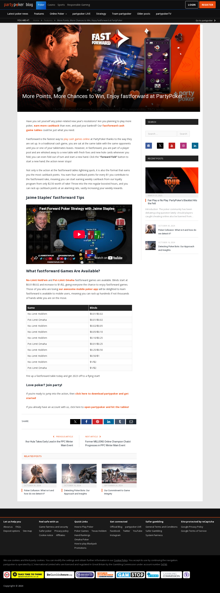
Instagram (115, 535)
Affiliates (60, 535)
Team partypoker (121, 13)
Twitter (126, 530)
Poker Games (81, 530)
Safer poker (45, 530)
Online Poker (57, 13)
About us (8, 526)
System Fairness (154, 535)
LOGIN (192, 4)
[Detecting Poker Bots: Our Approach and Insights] (79, 475)
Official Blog (116, 526)
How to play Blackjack (85, 543)
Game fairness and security (53, 526)
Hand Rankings (82, 535)
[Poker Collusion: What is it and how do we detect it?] (39, 475)
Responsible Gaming (78, 4)
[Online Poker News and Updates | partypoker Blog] (18, 4)
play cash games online (77, 139)
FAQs (18, 526)
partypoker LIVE (81, 13)
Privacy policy (61, 530)
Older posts (143, 13)
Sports (61, 4)
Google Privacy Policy (192, 526)
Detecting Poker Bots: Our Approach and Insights (176, 248)
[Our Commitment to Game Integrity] (119, 475)
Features (39, 13)
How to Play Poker (83, 526)
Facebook (115, 530)
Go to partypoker (204, 20)
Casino (51, 4)
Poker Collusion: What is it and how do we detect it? (177, 232)
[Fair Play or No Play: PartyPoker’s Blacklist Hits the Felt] (171, 181)
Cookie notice (46, 535)
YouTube (137, 530)
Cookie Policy (121, 560)
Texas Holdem (99, 530)
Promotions (80, 547)
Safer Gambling (154, 530)
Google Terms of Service (194, 530)
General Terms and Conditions (162, 526)
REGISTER (207, 4)
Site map (27, 530)
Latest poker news (17, 13)
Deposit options (11, 530)
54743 (164, 564)
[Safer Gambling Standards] (186, 577)
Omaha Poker (81, 539)
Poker (41, 4)
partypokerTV (163, 13)
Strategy (101, 13)
